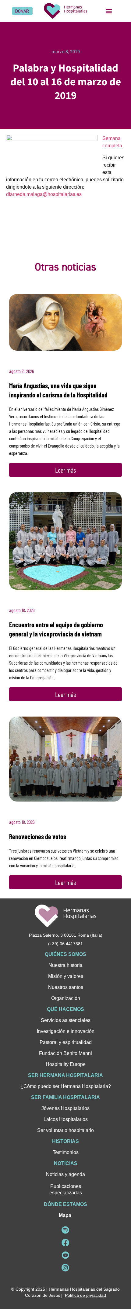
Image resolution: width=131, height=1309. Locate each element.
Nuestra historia (65, 965)
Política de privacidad (85, 1295)
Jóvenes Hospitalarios (65, 1108)
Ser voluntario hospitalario (65, 1130)
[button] (109, 11)
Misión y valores (65, 976)
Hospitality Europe (66, 1064)
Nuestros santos (65, 987)
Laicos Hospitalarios (66, 1119)
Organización (65, 998)
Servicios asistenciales (65, 1020)
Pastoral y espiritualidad (66, 1042)
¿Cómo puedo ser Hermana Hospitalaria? (65, 1086)
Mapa (65, 1215)
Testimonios (66, 1152)
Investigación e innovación (65, 1031)
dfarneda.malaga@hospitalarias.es (44, 194)
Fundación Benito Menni (65, 1053)
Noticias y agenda (65, 1174)
